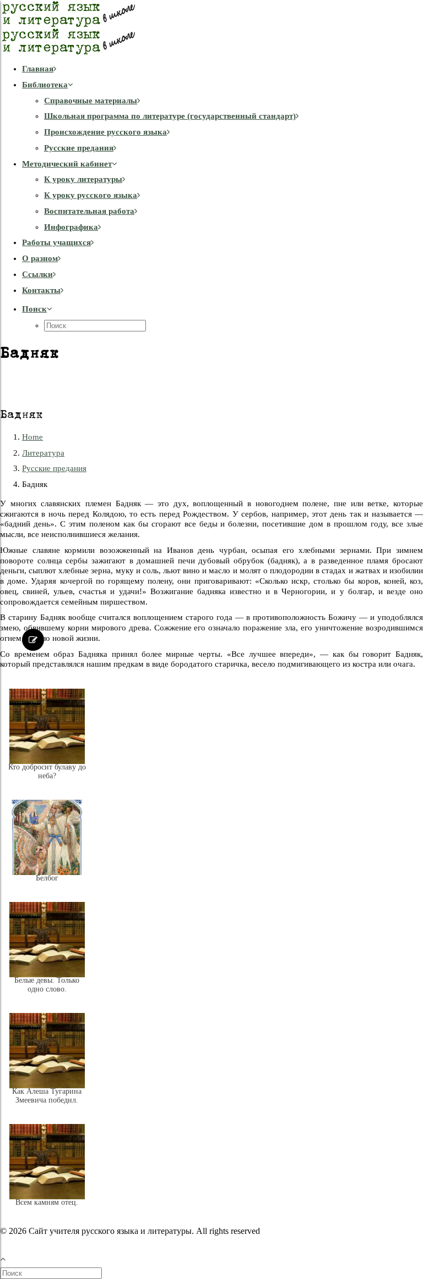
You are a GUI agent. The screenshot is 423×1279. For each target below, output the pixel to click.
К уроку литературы (83, 179)
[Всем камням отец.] (47, 1211)
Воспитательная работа (89, 211)
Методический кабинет (67, 163)
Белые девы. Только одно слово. (46, 984)
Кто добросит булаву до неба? (47, 771)
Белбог (47, 878)
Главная (37, 68)
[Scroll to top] (9, 1258)
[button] (37, 308)
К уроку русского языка (90, 195)
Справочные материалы (90, 100)
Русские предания (78, 147)
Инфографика (71, 227)
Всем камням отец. (46, 1202)
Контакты (41, 290)
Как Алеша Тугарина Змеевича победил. (47, 1095)
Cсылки (37, 274)
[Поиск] (52, 1273)
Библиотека (45, 84)
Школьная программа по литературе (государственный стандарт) (170, 116)
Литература (43, 453)
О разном (40, 258)
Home (32, 437)
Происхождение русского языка (105, 132)
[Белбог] (47, 886)
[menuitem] (222, 69)
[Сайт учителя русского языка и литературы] (211, 27)
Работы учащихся (56, 242)
